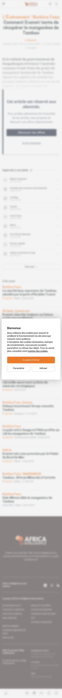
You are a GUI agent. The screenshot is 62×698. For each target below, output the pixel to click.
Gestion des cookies (38, 351)
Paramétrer (18, 368)
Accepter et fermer (31, 360)
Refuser (43, 368)
